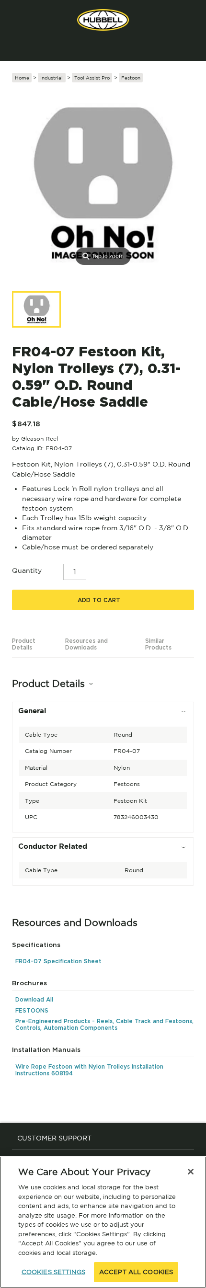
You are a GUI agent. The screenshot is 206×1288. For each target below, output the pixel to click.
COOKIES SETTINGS (53, 1272)
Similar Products (158, 644)
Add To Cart (99, 600)
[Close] (190, 1171)
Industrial (51, 77)
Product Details (23, 644)
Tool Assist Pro (92, 77)
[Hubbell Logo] (103, 20)
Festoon (130, 77)
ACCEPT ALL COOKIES (136, 1272)
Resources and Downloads (86, 644)
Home (22, 77)
